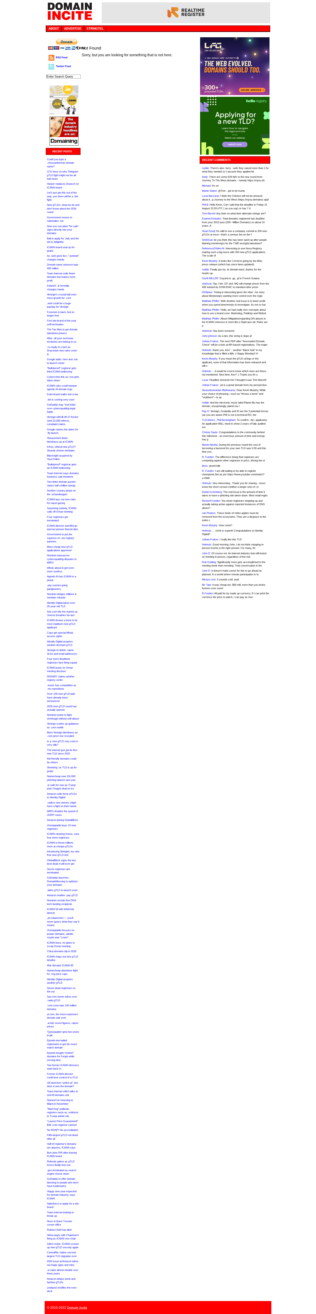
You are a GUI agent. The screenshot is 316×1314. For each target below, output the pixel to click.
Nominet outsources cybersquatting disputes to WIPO (62, 559)
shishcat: (207, 283)
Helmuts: (207, 350)
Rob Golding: (209, 562)
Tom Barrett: (209, 213)
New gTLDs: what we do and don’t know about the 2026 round (63, 208)
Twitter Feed (63, 66)
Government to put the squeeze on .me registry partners (60, 538)
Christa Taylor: (210, 432)
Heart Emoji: (209, 231)
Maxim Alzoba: (210, 444)
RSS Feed (62, 57)
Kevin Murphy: (210, 261)
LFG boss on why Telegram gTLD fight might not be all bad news (62, 175)
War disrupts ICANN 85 (60, 965)
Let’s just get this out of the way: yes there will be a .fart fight (62, 196)
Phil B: (205, 204)
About (54, 28)
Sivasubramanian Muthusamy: (219, 390)
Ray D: (206, 411)
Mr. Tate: (207, 584)
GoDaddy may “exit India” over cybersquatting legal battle (61, 408)
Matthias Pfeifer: (211, 301)
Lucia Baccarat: (211, 195)
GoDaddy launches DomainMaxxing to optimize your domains (62, 881)
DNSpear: (207, 292)
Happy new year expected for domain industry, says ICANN (62, 1195)
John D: (206, 553)
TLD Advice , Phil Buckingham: (219, 420)
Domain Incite (77, 1307)
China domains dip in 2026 (61, 951)
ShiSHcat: (207, 239)
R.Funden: (208, 593)
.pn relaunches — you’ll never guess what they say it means (63, 921)
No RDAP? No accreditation (62, 1130)
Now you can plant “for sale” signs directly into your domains (63, 230)
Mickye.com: (209, 579)
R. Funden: (208, 457)
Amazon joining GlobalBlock (62, 820)
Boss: (205, 465)
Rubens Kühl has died (59, 1229)
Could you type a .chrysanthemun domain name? (60, 163)
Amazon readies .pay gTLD (62, 895)
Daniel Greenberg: (212, 492)
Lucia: (205, 380)
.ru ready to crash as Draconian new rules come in (62, 351)
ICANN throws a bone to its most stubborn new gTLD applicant (62, 624)
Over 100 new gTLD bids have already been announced (61, 697)
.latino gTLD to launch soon (62, 890)
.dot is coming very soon (60, 399)
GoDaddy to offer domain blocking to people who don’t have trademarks (62, 1182)
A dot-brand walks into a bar (62, 394)
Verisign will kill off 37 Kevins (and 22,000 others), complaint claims (62, 420)
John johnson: (210, 336)
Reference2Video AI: (213, 248)
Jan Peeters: (209, 513)
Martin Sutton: (209, 190)
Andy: (205, 176)
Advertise (72, 28)
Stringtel (95, 28)
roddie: (206, 168)
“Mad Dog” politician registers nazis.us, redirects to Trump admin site (62, 1112)
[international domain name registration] (64, 113)
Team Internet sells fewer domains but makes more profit (61, 277)
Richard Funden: (211, 500)
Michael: (206, 185)
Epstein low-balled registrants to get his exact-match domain (62, 1044)
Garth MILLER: (210, 278)
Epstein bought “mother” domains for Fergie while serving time (60, 1056)
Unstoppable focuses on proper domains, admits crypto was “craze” (60, 934)
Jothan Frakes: (210, 341)
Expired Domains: (212, 218)
